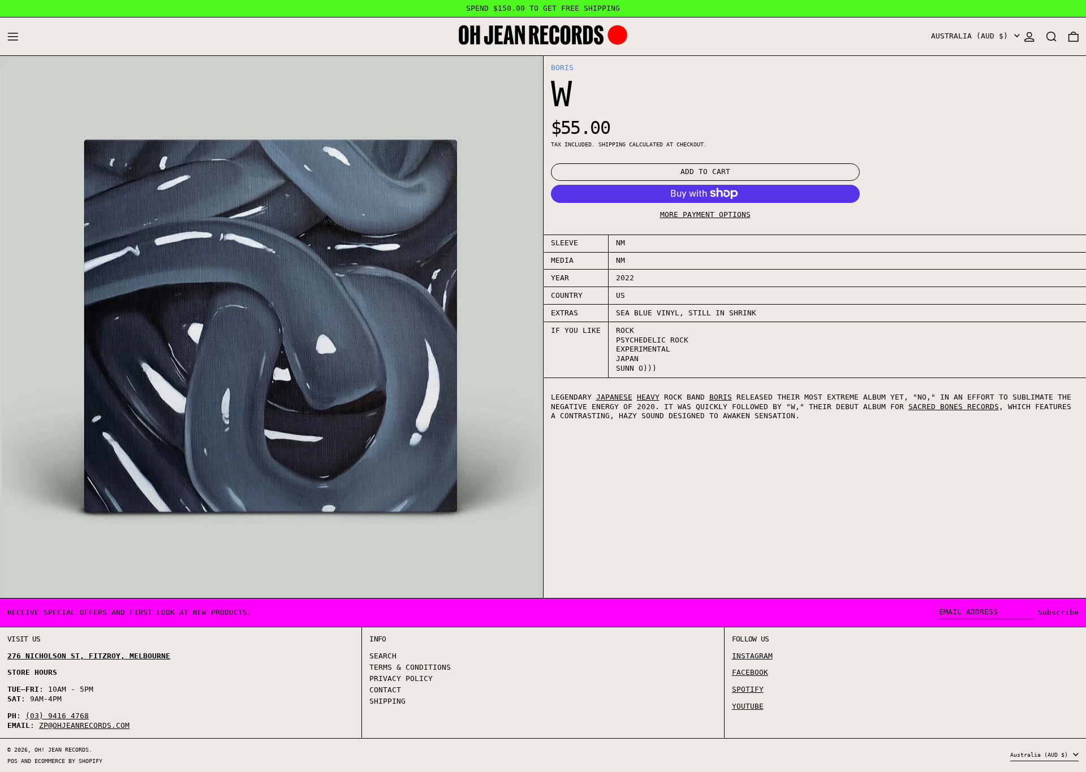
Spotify (748, 689)
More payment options (705, 214)
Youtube (748, 706)
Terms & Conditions (410, 667)
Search (383, 656)
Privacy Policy (401, 678)
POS (12, 760)
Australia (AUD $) (971, 36)
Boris (562, 67)
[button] (1051, 36)
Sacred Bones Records (953, 406)
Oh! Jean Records (62, 749)
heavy (648, 396)
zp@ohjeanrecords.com (84, 725)
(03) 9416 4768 (57, 716)
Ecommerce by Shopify (68, 760)
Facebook (750, 672)
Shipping (612, 143)
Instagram (752, 656)
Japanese (614, 396)
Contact (385, 690)
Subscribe (1058, 612)
